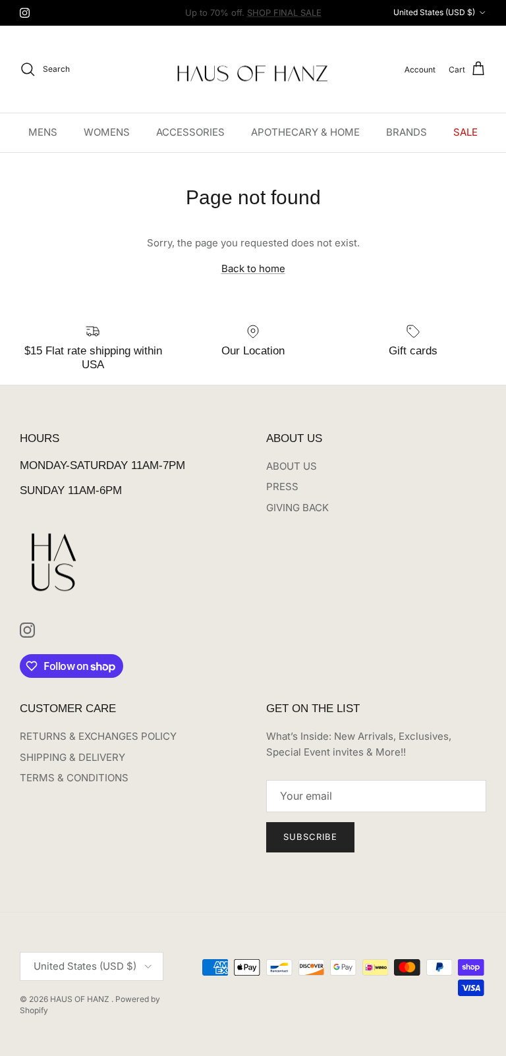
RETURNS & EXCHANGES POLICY (98, 736)
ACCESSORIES (190, 132)
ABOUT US (291, 466)
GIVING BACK (297, 507)
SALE (465, 132)
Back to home (253, 268)
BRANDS (406, 132)
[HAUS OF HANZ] (253, 69)
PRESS (282, 486)
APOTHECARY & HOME (305, 132)
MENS (42, 132)
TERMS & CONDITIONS (74, 777)
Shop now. (335, 18)
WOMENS (107, 132)
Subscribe (310, 836)
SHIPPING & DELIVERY (72, 757)
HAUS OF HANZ (80, 999)
